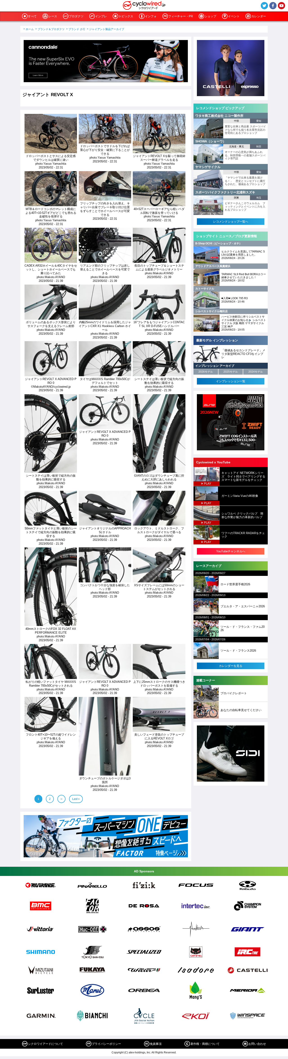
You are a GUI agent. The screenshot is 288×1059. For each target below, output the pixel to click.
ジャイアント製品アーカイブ (106, 29)
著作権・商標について (205, 1044)
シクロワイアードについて (45, 1044)
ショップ (210, 16)
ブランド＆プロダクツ (51, 29)
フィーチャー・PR (180, 16)
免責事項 (156, 1044)
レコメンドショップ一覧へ (230, 221)
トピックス (126, 16)
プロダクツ (76, 16)
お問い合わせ (257, 1044)
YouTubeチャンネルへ (230, 551)
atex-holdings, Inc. (140, 1052)
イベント (234, 16)
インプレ (101, 16)
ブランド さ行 (76, 29)
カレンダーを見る (230, 666)
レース (52, 16)
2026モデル (205, 371)
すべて (32, 16)
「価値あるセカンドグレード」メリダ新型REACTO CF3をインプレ (243, 354)
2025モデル (230, 371)
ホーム (30, 29)
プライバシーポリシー (106, 1044)
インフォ (151, 16)
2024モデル (255, 371)
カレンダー (258, 16)
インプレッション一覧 (230, 381)
